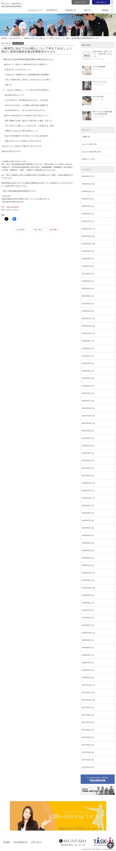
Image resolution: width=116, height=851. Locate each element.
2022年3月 (86, 386)
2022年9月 (86, 341)
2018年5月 (86, 647)
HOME (4, 38)
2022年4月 (86, 378)
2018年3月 (86, 663)
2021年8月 (86, 438)
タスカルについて (35, 10)
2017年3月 (86, 752)
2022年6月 (86, 363)
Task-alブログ (80, 2)
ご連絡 (84, 137)
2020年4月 (86, 543)
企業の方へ (88, 10)
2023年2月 (86, 303)
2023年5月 (86, 281)
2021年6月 (86, 453)
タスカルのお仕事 (89, 152)
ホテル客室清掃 (99, 66)
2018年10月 (87, 633)
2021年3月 (86, 475)
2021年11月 (87, 416)
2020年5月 (86, 535)
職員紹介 (105, 10)
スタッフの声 (18, 43)
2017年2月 (86, 760)
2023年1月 (86, 311)
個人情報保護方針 (21, 842)
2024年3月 (86, 206)
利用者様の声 (70, 10)
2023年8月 (86, 258)
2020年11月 (87, 490)
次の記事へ (21, 229)
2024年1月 (86, 221)
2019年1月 (86, 625)
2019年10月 (87, 588)
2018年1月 (86, 677)
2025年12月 (87, 184)
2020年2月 (86, 558)
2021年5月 (86, 460)
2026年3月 (86, 176)
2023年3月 (86, 296)
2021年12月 (87, 408)
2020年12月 (87, 483)
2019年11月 (87, 580)
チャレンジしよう (100, 82)
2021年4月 (86, 468)
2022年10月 (87, 333)
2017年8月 (86, 715)
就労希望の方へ (53, 10)
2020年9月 (86, 505)
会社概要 (6, 842)
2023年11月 (87, 236)
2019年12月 (87, 573)
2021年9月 (86, 431)
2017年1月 (86, 767)
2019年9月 (86, 595)
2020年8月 (86, 513)
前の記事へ (54, 229)
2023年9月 (86, 251)
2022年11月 (87, 326)
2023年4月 (86, 288)
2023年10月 (87, 244)
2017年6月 (86, 730)
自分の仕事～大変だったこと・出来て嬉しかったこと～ (102, 54)
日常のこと (86, 159)
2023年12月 (87, 229)
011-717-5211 (13, 207)
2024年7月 (86, 199)
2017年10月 (87, 700)
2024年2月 (86, 214)
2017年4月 (86, 745)
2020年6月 (86, 528)
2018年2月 (86, 670)
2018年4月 (86, 655)
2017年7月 (86, 722)
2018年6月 (86, 640)
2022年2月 (86, 393)
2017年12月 (87, 685)
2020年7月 (86, 520)
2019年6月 (86, 618)
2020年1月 (86, 565)
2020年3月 (86, 550)
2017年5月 (86, 737)
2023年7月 (86, 266)
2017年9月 (86, 707)
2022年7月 (86, 356)
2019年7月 (86, 610)
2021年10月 (87, 423)
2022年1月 (86, 401)
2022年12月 (87, 318)
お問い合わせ (101, 2)
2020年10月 (87, 498)
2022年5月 (86, 371)
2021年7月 (86, 446)
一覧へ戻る (37, 229)
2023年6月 (86, 274)
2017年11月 (87, 692)
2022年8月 (86, 348)
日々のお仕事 (98, 97)
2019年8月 (86, 603)
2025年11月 (87, 191)
